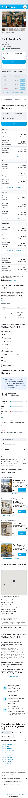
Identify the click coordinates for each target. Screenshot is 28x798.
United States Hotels (13, 791)
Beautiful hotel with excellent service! (13, 426)
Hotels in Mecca (6, 746)
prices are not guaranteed (11, 774)
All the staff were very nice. (10, 420)
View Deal (21, 490)
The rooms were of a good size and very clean (13, 422)
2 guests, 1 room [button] (7, 58)
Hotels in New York (7, 757)
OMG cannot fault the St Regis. (11, 432)
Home (5, 791)
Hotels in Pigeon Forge (8, 750)
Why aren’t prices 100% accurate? (11, 784)
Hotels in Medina (6, 755)
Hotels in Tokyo (6, 766)
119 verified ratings (16, 49)
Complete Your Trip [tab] (7, 736)
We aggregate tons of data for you (11, 781)
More (2, 300)
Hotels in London (6, 761)
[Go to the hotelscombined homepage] (11, 7)
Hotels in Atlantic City (7, 759)
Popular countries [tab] (17, 733)
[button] (2, 7)
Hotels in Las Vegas (7, 744)
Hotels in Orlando (6, 753)
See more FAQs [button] (14, 676)
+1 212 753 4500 (6, 46)
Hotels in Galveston (7, 763)
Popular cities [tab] (6, 733)
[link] (11, 493)
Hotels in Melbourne (7, 748)
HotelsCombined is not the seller (11, 778)
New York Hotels (5, 794)
